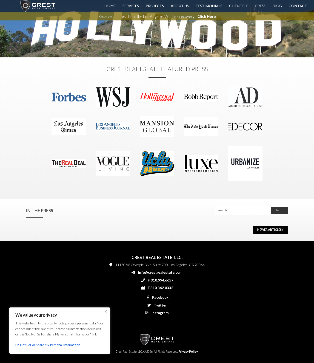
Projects (155, 6)
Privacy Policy (188, 351)
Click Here (206, 16)
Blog (277, 6)
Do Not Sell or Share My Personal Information (47, 345)
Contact (298, 6)
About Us (180, 6)
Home (110, 6)
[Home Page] (38, 5)
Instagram (160, 313)
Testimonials (209, 6)
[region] (59, 330)
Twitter (160, 305)
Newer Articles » (270, 229)
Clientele (238, 6)
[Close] (105, 311)
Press (260, 6)
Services (131, 6)
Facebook (159, 297)
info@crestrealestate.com (160, 272)
